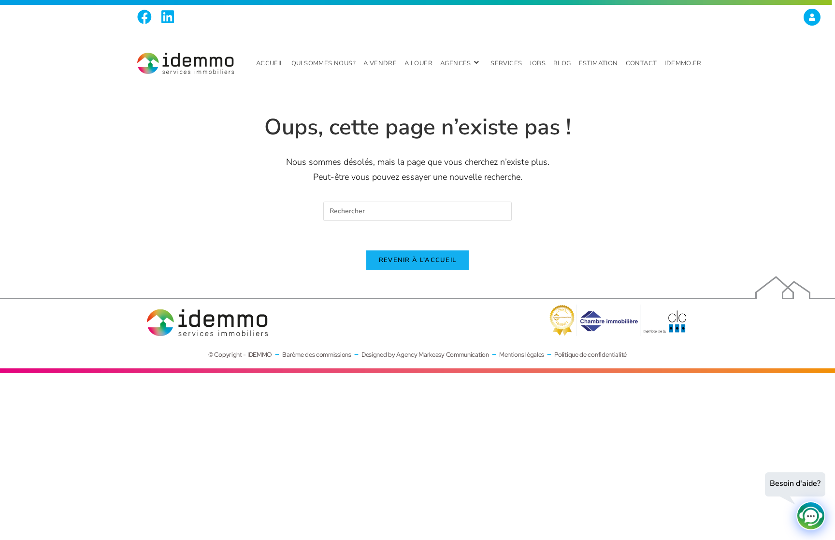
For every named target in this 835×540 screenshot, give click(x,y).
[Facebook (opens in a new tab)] (147, 17)
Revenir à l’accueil (418, 260)
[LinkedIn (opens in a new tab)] (168, 17)
